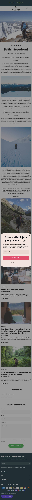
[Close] (29, 235)
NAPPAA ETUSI (16, 257)
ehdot (15, 262)
